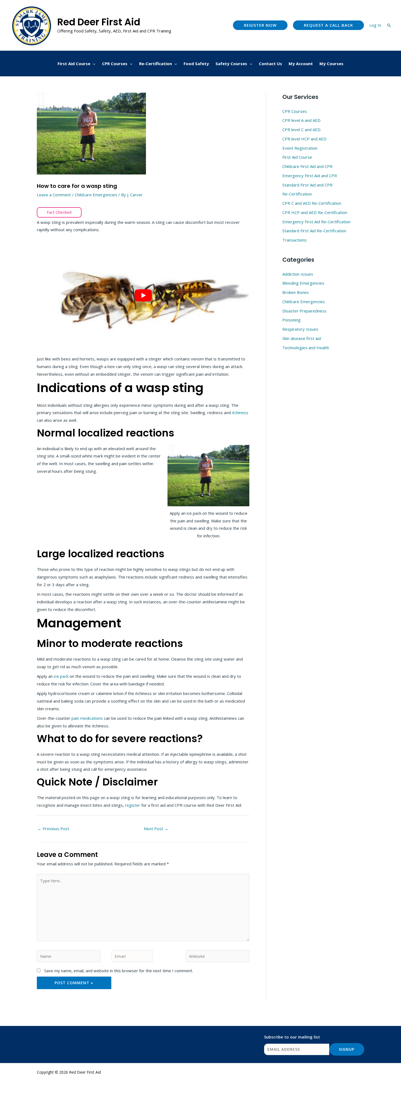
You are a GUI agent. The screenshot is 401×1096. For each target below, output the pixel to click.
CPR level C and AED (301, 129)
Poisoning (291, 320)
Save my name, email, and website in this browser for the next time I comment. (118, 970)
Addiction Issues (297, 274)
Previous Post (53, 828)
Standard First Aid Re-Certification (314, 230)
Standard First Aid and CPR (307, 185)
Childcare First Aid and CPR (307, 166)
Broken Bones (295, 292)
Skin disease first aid (301, 338)
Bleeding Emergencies (303, 283)
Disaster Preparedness (304, 311)
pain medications (87, 718)
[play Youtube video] (143, 295)
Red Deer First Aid (98, 22)
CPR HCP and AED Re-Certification (314, 212)
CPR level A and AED (301, 120)
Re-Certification (297, 194)
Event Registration (300, 148)
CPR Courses (294, 111)
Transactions (294, 240)
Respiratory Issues (300, 329)
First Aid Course (297, 157)
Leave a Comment (54, 194)
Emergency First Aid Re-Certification (316, 221)
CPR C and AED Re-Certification (311, 203)
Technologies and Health (305, 347)
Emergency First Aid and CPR (309, 175)
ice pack (61, 676)
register (133, 805)
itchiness (240, 412)
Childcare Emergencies (96, 194)
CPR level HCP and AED (304, 138)
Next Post (156, 828)
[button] (260, 25)
